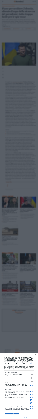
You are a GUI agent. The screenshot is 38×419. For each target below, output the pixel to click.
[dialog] (19, 386)
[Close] (36, 355)
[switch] (31, 374)
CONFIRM (12, 413)
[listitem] (19, 372)
